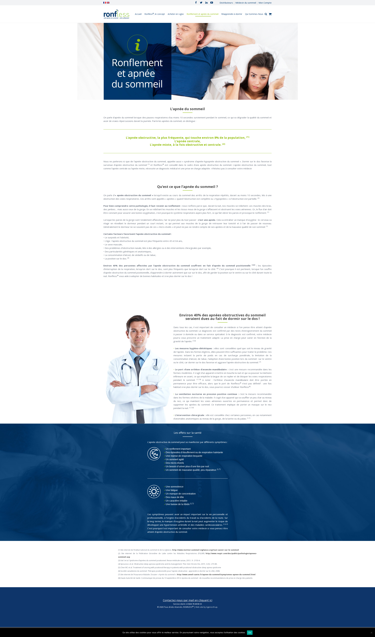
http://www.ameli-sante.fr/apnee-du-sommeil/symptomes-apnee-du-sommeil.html (216, 574)
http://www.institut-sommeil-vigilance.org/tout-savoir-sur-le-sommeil (205, 550)
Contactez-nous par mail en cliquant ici (187, 600)
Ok (249, 632)
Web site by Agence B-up (206, 607)
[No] (371, 632)
